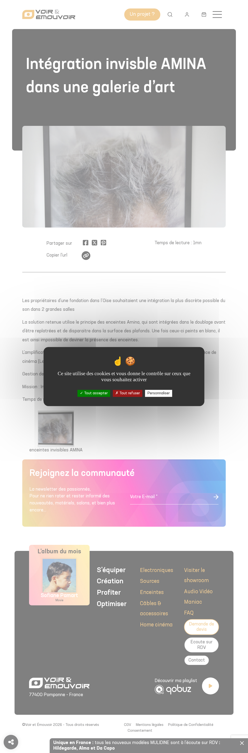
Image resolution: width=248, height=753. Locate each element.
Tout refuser (129, 393)
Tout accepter (95, 393)
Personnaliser (158, 393)
